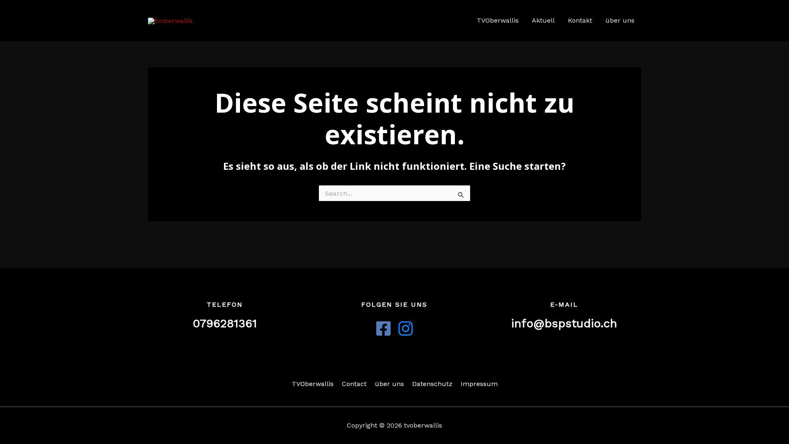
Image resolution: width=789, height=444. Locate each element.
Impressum (479, 384)
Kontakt (580, 20)
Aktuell (543, 20)
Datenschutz (432, 384)
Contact (354, 384)
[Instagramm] (405, 328)
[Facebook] (383, 328)
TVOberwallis (498, 20)
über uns (619, 20)
